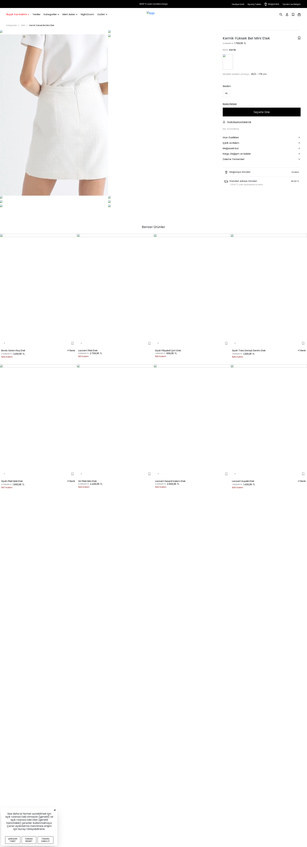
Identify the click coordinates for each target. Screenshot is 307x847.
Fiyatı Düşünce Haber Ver (239, 122)
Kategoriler (11, 25)
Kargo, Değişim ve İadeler (237, 153)
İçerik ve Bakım (231, 143)
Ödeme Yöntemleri (233, 159)
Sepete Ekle (262, 112)
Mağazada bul (230, 148)
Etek (23, 25)
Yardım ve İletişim (292, 4)
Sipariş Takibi (254, 4)
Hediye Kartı (238, 4)
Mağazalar (273, 4)
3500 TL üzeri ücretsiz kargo (153, 4)
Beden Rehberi (230, 104)
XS (226, 93)
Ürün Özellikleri (231, 137)
